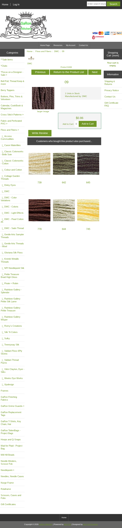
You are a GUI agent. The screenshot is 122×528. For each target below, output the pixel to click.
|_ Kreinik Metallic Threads (10, 260)
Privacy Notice (111, 90)
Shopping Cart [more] (113, 54)
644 (64, 229)
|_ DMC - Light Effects (12, 213)
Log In (16, 4)
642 (64, 182)
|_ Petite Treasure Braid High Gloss (10, 275)
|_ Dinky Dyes (8, 185)
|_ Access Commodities (7, 137)
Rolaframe (6, 489)
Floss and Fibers (43, 51)
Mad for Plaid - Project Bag (11, 447)
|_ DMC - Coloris (9, 206)
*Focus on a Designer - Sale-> (12, 73)
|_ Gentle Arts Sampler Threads (12, 235)
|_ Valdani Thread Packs (10, 361)
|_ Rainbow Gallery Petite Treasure (10, 309)
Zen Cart (67, 524)
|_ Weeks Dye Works (12, 378)
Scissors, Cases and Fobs (11, 496)
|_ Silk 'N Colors (9, 332)
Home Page (45, 45)
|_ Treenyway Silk (10, 344)
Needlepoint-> (7, 470)
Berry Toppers (7, 90)
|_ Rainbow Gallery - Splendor (11, 291)
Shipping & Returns (109, 82)
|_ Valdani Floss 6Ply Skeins (11, 352)
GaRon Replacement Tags (11, 413)
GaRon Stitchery (45, 524)
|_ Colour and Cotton (11, 169)
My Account (70, 45)
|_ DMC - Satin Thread (12, 228)
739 (39, 182)
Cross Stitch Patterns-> (12, 114)
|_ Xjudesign (7, 384)
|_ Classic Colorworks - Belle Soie (12, 153)
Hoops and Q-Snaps (11, 439)
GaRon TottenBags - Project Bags (11, 431)
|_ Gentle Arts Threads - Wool (12, 245)
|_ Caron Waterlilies (11, 145)
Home (5, 4)
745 (88, 229)
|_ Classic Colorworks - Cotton (12, 162)
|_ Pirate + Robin (9, 283)
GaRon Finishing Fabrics (9, 398)
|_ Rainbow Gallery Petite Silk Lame (10, 300)
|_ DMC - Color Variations (9, 199)
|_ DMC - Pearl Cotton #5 (12, 220)
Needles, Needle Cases (12, 476)
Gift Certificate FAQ (111, 104)
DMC (56, 51)
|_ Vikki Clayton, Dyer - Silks (12, 370)
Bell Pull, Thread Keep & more (12, 82)
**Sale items (7, 59)
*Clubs (4, 66)
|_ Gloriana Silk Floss (12, 252)
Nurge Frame (7, 482)
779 (39, 229)
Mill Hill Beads (7, 455)
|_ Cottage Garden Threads (10, 177)
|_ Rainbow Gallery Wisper (10, 318)
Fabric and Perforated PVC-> (11, 122)
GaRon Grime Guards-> (12, 406)
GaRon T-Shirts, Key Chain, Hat (11, 422)
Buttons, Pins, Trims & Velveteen (11, 98)
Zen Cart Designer (90, 524)
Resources (58, 45)
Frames (4, 390)
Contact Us (83, 45)
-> (10, 130)
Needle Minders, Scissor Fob (9, 462)
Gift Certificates (8, 504)
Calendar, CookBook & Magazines (12, 107)
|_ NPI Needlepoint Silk (12, 268)
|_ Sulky (5, 338)
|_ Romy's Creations (11, 326)
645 (88, 182)
